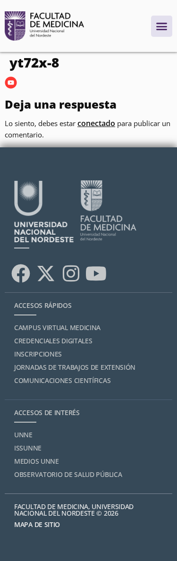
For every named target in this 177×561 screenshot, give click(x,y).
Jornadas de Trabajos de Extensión (74, 367)
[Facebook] (20, 273)
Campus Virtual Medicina (57, 327)
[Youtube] (95, 273)
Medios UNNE (36, 461)
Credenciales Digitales (53, 340)
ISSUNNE (28, 447)
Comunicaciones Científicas (62, 380)
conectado (96, 123)
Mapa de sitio (37, 524)
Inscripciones (38, 353)
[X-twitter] (45, 273)
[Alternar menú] (161, 26)
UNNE (23, 434)
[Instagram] (70, 273)
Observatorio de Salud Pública (68, 474)
